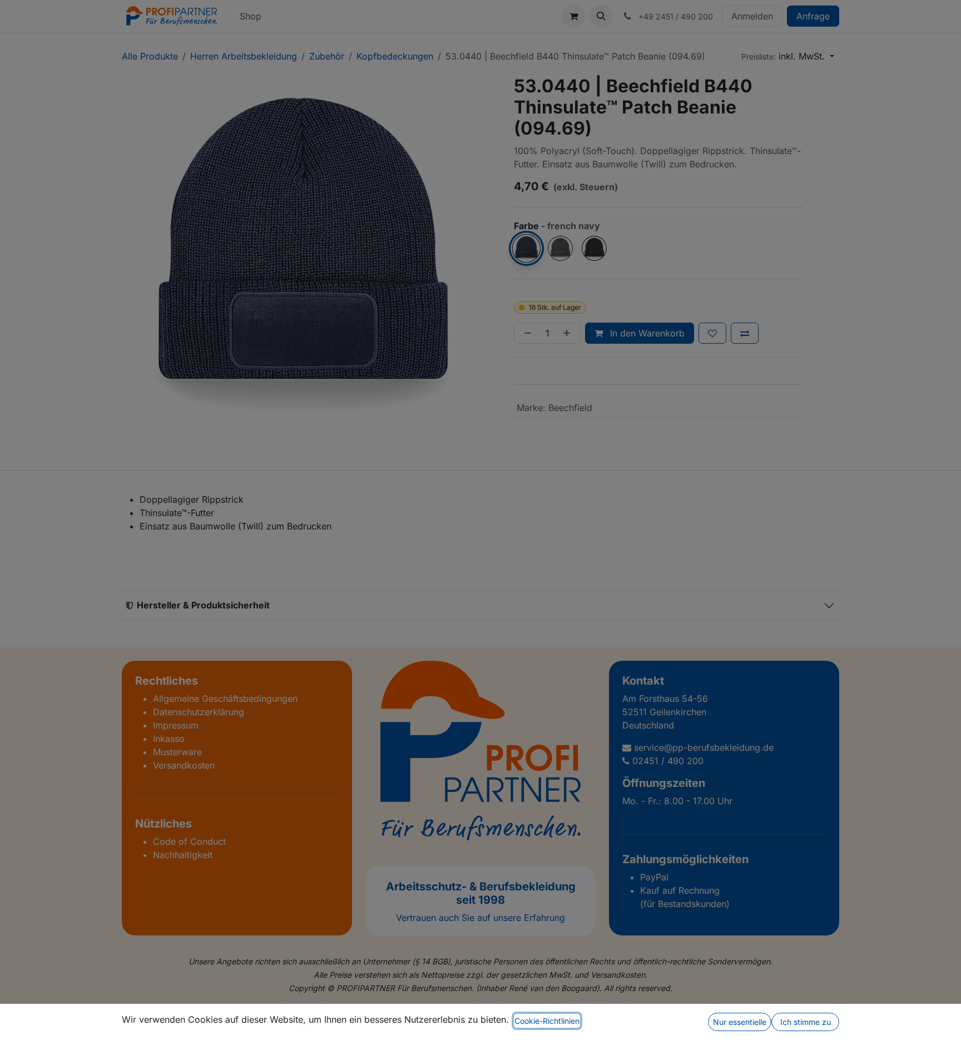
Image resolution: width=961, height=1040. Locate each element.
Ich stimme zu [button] (805, 1022)
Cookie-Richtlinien (546, 1021)
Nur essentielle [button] (739, 1022)
